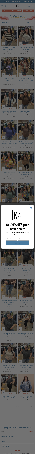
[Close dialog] (32, 207)
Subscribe (18, 243)
